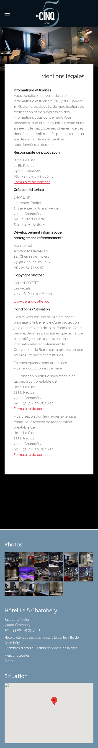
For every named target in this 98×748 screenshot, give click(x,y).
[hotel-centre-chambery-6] (86, 574)
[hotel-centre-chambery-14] (41, 559)
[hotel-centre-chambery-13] (26, 559)
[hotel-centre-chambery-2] (26, 574)
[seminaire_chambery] (56, 589)
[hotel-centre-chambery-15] (56, 559)
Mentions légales (17, 655)
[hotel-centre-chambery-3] (41, 574)
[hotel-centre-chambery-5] (71, 574)
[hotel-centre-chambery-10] (41, 589)
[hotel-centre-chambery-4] (56, 574)
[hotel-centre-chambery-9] (26, 589)
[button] (54, 701)
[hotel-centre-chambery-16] (12, 559)
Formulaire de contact (32, 182)
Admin (9, 661)
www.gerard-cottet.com (33, 301)
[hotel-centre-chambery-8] (12, 589)
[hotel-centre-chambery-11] (86, 559)
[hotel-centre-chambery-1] (12, 574)
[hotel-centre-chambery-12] (71, 559)
